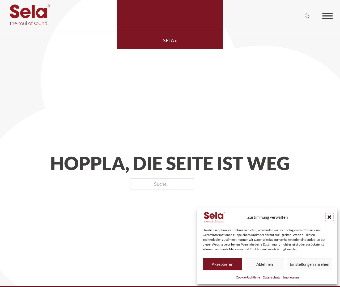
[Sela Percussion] (28, 23)
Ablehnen (264, 264)
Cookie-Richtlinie (248, 277)
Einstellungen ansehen (309, 264)
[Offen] (327, 16)
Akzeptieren (222, 264)
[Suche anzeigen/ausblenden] (307, 16)
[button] (329, 217)
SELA (168, 40)
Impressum (291, 277)
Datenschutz (271, 277)
